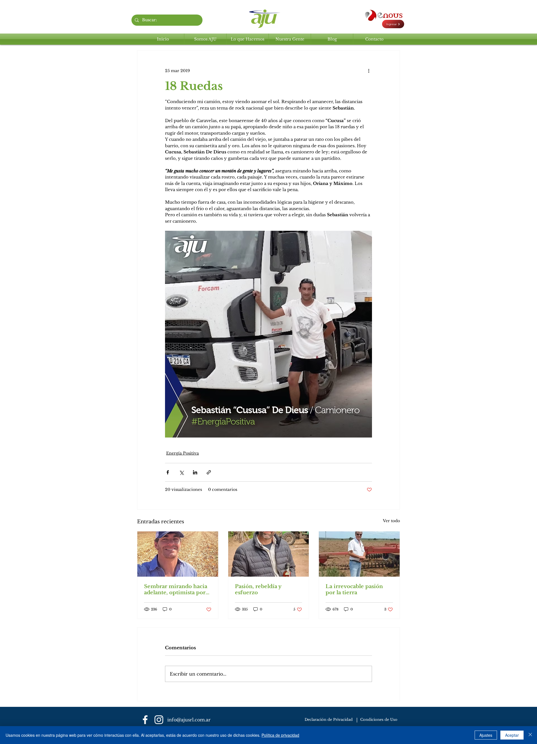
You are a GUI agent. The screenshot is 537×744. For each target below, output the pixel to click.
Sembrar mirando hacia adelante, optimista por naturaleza (175, 589)
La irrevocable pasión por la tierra (354, 589)
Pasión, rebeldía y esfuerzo (258, 589)
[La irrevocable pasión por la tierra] (359, 554)
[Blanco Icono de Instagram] (159, 720)
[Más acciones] (368, 70)
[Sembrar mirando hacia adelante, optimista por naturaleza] (177, 554)
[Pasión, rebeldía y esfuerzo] (268, 554)
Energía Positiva (182, 453)
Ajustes (485, 735)
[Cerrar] (530, 735)
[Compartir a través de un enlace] (208, 472)
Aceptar (512, 735)
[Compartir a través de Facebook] (167, 472)
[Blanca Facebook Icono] (145, 720)
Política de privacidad (280, 735)
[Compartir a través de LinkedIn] (195, 472)
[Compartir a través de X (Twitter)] (181, 472)
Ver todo (391, 520)
